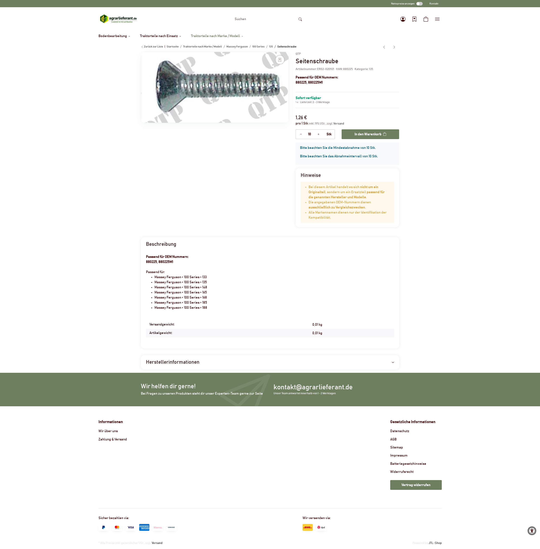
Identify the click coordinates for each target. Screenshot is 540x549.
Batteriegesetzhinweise (408, 463)
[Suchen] (300, 19)
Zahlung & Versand (112, 439)
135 (371, 69)
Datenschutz (399, 431)
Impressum (399, 455)
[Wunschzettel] (414, 19)
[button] (402, 19)
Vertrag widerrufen (416, 485)
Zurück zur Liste (153, 46)
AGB (393, 439)
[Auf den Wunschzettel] (280, 59)
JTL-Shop (435, 543)
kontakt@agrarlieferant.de (313, 387)
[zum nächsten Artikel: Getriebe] (394, 47)
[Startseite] (118, 19)
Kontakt (433, 3)
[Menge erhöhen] (318, 134)
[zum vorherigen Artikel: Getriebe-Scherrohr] (384, 47)
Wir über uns (108, 431)
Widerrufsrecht (402, 472)
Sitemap (396, 447)
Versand (338, 123)
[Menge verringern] (301, 134)
